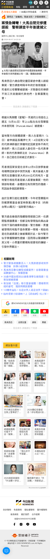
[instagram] (21, 524)
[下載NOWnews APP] (36, 3)
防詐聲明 (7, 510)
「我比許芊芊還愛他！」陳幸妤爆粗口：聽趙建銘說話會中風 (24, 452)
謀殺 (34, 322)
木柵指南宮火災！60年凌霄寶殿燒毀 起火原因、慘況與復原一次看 (40, 452)
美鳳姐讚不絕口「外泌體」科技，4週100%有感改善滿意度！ (40, 363)
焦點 (18, 6)
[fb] (14, 524)
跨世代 (45, 11)
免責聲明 (18, 510)
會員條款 (14, 514)
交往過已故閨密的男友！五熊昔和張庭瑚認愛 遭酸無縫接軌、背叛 (24, 432)
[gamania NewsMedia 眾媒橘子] (25, 536)
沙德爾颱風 (7, 7)
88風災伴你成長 (29, 11)
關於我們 (25, 514)
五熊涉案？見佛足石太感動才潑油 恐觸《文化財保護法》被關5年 (25, 384)
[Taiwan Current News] (30, 3)
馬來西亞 (8, 322)
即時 (25, 6)
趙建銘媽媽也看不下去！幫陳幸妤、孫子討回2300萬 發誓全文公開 (9, 432)
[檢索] (41, 3)
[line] (27, 524)
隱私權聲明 (29, 510)
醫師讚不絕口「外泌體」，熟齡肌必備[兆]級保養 (36, 479)
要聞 (32, 6)
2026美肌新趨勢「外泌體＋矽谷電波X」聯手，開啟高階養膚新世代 (13, 479)
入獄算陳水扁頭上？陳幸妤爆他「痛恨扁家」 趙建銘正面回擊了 (24, 363)
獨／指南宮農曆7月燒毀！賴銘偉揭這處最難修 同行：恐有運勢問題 (9, 363)
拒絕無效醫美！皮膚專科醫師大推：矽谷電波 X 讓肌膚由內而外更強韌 (9, 454)
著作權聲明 (42, 510)
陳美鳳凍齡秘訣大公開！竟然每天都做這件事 (9, 385)
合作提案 (36, 514)
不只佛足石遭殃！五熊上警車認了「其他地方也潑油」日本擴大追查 (13, 411)
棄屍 (44, 322)
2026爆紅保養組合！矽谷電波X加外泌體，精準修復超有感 (36, 411)
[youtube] (34, 524)
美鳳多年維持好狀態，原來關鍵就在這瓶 (40, 432)
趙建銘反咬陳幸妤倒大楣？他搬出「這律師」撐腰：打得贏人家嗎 (40, 384)
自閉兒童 (22, 322)
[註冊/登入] (46, 3)
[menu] (47, 7)
